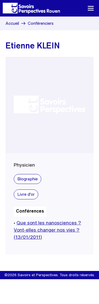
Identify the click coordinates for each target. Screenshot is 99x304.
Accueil (12, 23)
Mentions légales (31, 283)
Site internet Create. (65, 283)
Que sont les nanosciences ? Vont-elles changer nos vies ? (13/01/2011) (47, 229)
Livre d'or (26, 194)
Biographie (27, 179)
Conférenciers (41, 23)
